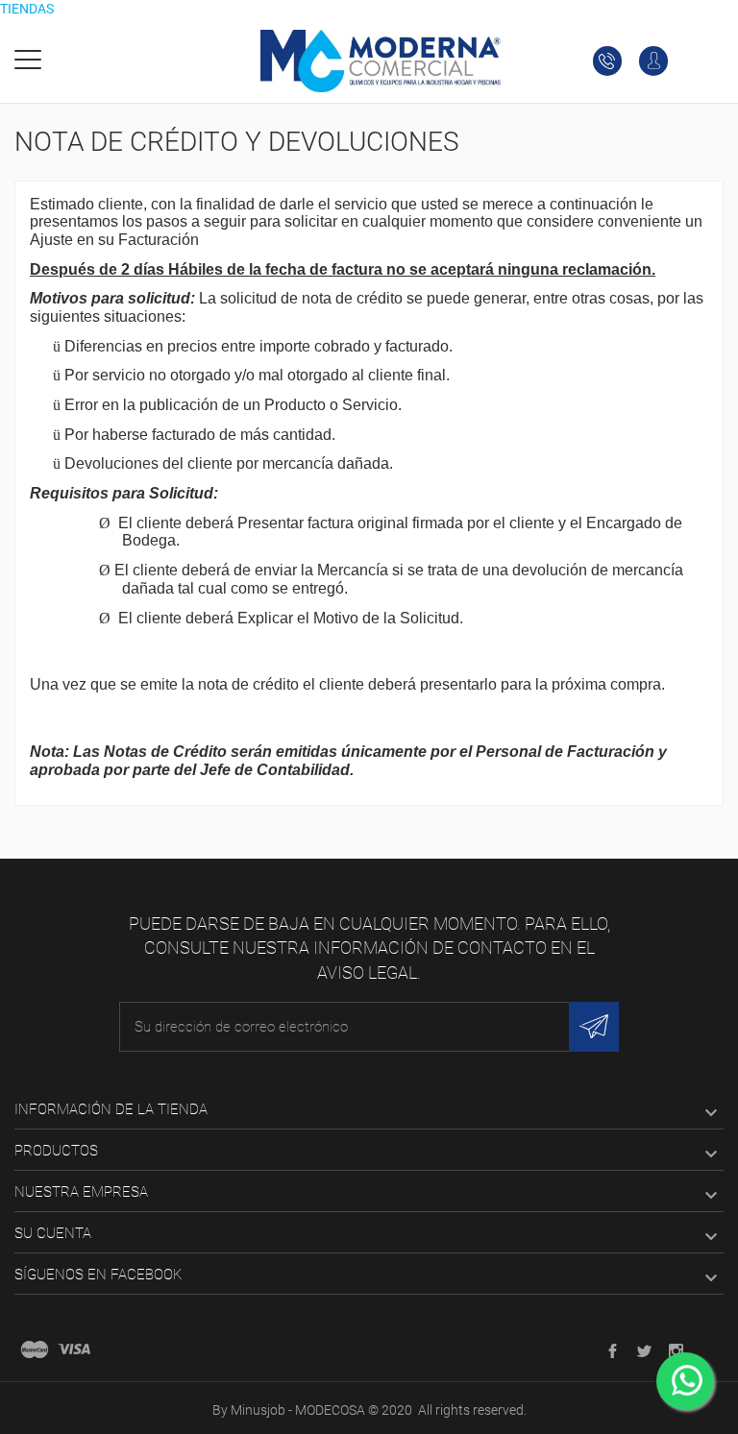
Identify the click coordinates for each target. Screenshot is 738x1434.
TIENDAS (27, 8)
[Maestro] (34, 1349)
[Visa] (74, 1349)
